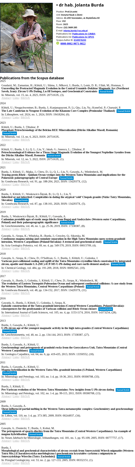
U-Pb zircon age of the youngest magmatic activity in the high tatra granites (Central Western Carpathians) (65, 328)
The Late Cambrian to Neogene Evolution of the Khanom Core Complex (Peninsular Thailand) (58, 110)
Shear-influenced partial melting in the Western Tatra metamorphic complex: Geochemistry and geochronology (67, 408)
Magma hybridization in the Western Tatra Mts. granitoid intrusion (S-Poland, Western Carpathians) (61, 369)
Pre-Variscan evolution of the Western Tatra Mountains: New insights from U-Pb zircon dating (57, 389)
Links (16, 97)
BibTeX (25, 97)
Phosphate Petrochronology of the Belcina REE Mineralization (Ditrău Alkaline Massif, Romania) (59, 130)
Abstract (6, 97)
